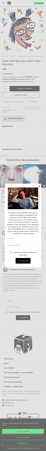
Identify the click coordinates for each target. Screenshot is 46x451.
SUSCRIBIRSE (23, 261)
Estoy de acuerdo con (24, 253)
